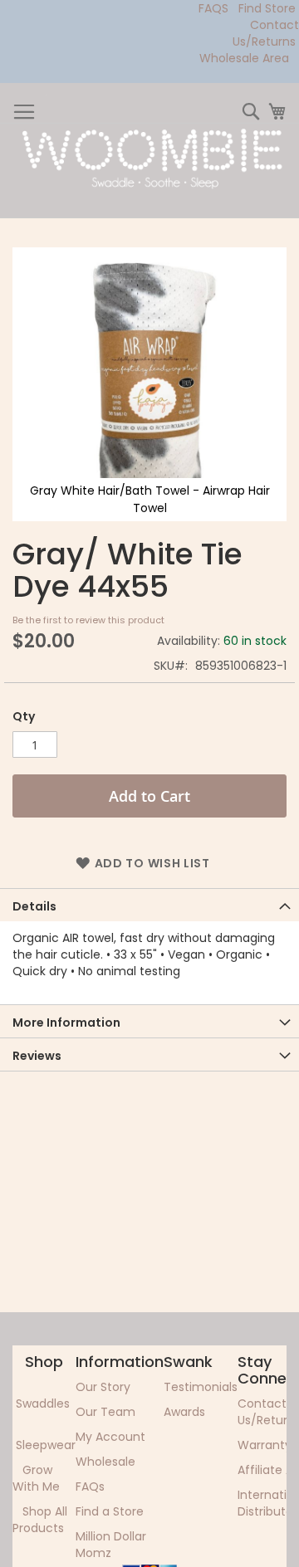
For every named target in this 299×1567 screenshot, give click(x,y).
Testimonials (201, 1387)
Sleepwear (46, 1445)
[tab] (149, 904)
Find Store (267, 8)
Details (34, 906)
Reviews (36, 1055)
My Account (110, 1436)
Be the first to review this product (88, 620)
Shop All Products (39, 1519)
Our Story (103, 1387)
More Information (66, 1022)
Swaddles (43, 1403)
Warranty (265, 1445)
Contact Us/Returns (266, 33)
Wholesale (105, 1461)
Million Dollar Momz (111, 1544)
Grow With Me (36, 1478)
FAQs (90, 1486)
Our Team (105, 1411)
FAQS (213, 8)
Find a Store (110, 1511)
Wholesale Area (244, 58)
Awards (184, 1411)
